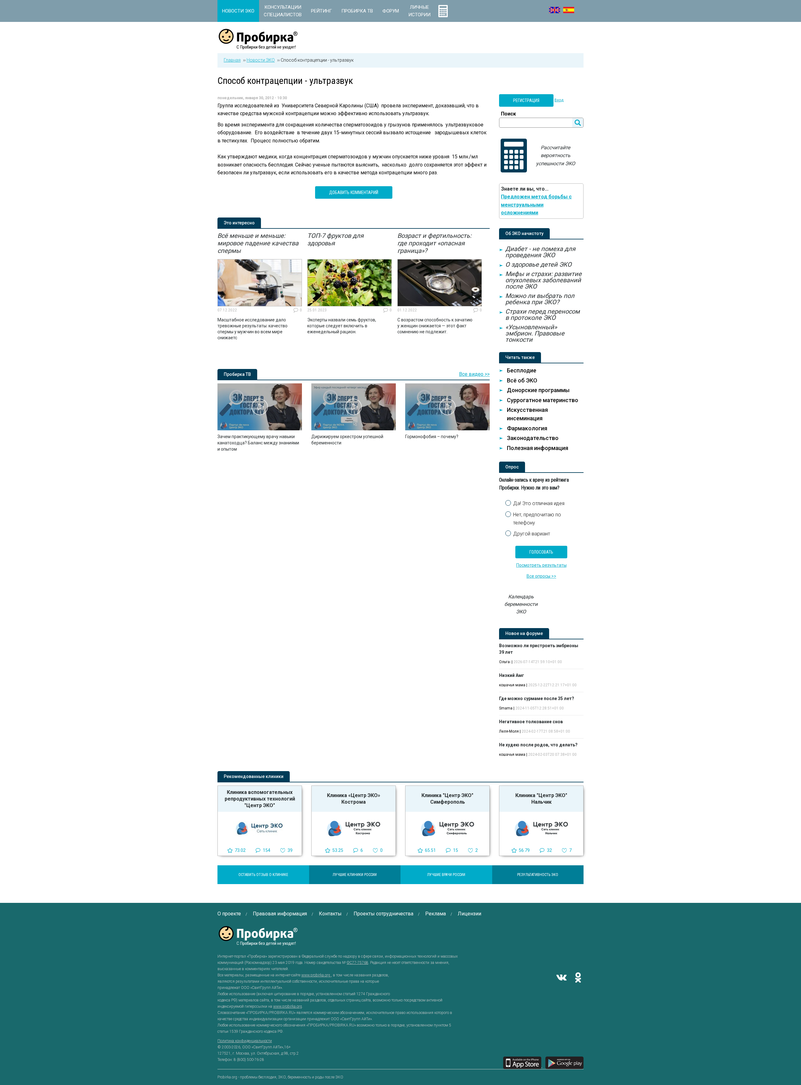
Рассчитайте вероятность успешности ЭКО (555, 155)
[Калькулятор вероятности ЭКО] (443, 11)
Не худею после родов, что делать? (538, 744)
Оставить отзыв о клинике (263, 875)
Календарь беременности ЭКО (521, 604)
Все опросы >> (541, 576)
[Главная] (258, 46)
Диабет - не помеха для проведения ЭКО (540, 252)
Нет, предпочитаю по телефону (537, 519)
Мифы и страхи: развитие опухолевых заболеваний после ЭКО (543, 280)
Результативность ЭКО (537, 875)
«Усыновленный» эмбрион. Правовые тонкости (534, 333)
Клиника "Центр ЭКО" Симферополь (447, 798)
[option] (259, 286)
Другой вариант (531, 534)
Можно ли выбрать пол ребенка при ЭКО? (539, 299)
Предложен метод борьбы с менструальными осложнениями (536, 205)
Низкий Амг (511, 675)
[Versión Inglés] (568, 10)
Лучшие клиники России (355, 875)
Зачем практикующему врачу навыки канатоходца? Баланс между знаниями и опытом (258, 443)
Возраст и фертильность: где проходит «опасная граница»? (434, 243)
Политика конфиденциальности (244, 1041)
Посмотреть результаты (541, 565)
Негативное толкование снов (531, 721)
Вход (559, 100)
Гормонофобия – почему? (431, 436)
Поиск (508, 114)
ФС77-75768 (357, 962)
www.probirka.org (316, 975)
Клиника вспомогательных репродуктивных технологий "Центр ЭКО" (260, 798)
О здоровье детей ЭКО (538, 264)
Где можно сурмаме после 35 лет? (536, 698)
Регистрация (526, 100)
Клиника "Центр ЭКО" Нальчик (541, 798)
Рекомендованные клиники (253, 776)
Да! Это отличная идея (538, 503)
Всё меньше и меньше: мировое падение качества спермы (257, 243)
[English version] (554, 10)
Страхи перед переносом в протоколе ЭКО (542, 314)
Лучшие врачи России (446, 875)
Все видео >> (474, 374)
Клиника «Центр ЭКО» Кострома (353, 798)
